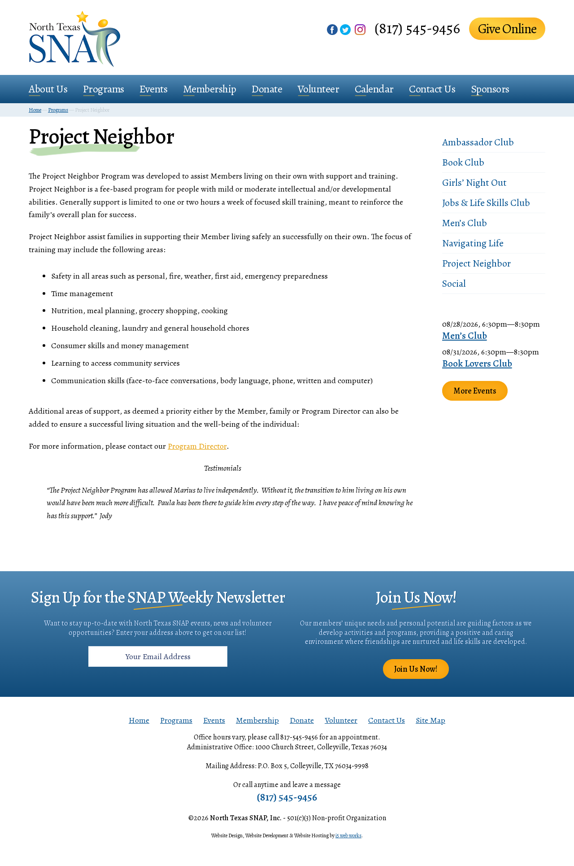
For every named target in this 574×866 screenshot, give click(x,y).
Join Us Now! (416, 669)
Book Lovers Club (477, 363)
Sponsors (490, 89)
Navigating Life (473, 243)
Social (454, 283)
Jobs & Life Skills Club (486, 203)
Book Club (463, 162)
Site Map (430, 720)
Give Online (507, 29)
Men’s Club (464, 223)
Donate (267, 89)
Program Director (197, 446)
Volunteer (318, 89)
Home (139, 720)
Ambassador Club (478, 142)
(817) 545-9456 (417, 28)
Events (153, 89)
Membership (209, 89)
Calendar (374, 89)
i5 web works (348, 835)
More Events (474, 390)
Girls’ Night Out (474, 182)
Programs (103, 89)
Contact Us (432, 89)
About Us (48, 89)
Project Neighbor (476, 263)
